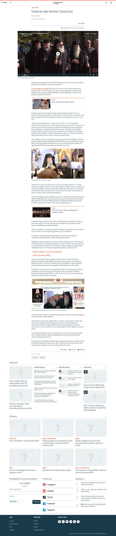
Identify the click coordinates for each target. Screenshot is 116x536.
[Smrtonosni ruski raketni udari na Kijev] (63, 379)
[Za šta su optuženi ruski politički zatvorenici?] (63, 385)
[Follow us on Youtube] (66, 521)
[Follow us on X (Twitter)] (63, 521)
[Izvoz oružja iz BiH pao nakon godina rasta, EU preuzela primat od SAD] (20, 372)
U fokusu (13, 417)
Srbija (77, 438)
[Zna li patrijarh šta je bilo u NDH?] (41, 104)
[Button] (81, 24)
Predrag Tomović (35, 16)
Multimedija (64, 367)
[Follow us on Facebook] (59, 521)
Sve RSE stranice (13, 524)
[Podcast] (106, 3)
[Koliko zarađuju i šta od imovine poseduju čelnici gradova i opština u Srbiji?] (91, 428)
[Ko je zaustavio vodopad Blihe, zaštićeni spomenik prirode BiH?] (91, 457)
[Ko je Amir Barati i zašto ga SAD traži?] (25, 428)
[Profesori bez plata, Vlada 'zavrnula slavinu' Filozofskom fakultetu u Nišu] (20, 395)
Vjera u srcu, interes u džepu (42, 255)
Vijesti (35, 521)
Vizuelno (36, 524)
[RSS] (74, 521)
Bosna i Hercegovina (49, 438)
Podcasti (87, 367)
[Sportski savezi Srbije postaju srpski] (58, 457)
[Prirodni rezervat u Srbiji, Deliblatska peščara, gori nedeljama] (63, 372)
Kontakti (11, 530)
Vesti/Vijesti (39, 367)
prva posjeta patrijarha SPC (43, 89)
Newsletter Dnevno (39, 530)
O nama (11, 521)
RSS (10, 527)
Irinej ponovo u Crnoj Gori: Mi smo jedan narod (33, 33)
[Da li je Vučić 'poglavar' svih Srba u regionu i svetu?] (25, 457)
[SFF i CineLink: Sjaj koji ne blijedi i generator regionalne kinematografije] (95, 397)
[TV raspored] (78, 521)
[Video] (111, 3)
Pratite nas (36, 502)
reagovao (81, 315)
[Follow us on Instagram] (70, 521)
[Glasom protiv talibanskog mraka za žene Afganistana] (95, 376)
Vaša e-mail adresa (15, 489)
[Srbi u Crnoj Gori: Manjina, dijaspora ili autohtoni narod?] (41, 212)
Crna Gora (34, 8)
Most (11, 468)
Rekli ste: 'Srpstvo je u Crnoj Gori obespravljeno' (47, 252)
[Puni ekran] (96, 74)
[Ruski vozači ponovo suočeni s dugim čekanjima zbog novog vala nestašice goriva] (63, 392)
